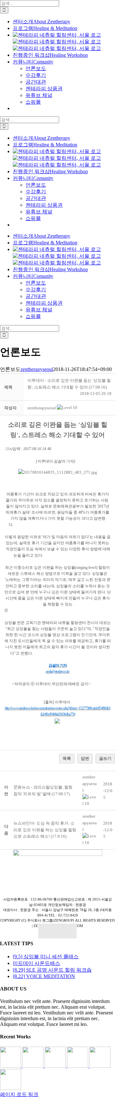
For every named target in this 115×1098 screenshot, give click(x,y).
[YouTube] (52, 931)
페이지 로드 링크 (19, 1094)
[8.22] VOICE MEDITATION (44, 976)
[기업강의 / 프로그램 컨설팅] (78, 1066)
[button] (41, 407)
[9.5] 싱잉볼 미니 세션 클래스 (46, 956)
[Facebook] (43, 931)
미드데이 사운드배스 (36, 963)
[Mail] (72, 931)
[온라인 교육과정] (56, 1066)
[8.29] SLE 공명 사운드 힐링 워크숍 (52, 970)
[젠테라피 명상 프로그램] (33, 1066)
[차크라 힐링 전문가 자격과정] (10, 1088)
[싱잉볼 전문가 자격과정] (100, 1066)
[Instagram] (62, 931)
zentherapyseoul (36, 369)
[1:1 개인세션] (11, 1066)
